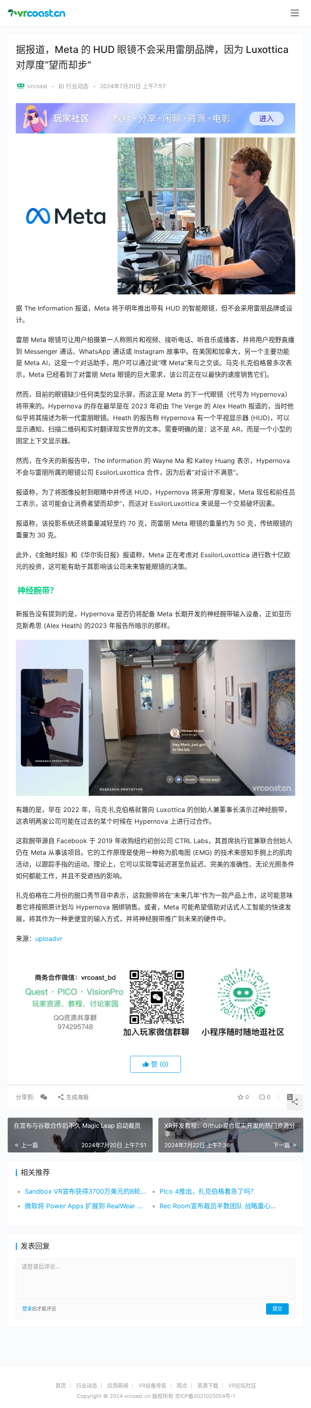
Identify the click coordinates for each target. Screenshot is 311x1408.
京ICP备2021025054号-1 (205, 1396)
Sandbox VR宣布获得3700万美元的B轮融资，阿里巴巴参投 (85, 1191)
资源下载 (207, 1385)
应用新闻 (117, 1385)
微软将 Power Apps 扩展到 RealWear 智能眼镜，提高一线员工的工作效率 (85, 1206)
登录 (27, 1309)
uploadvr (48, 938)
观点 (182, 1385)
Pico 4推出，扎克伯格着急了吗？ (208, 1191)
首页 (60, 1385)
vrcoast (37, 85)
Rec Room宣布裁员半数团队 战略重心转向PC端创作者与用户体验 (220, 1206)
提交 (277, 1309)
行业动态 (77, 85)
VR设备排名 (152, 1385)
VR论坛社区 (242, 1385)
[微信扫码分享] (43, 1097)
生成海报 (76, 1096)
